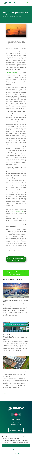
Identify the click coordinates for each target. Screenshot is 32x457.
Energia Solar (24, 303)
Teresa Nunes (8, 303)
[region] (16, 445)
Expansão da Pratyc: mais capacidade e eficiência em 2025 (14, 335)
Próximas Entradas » (24, 394)
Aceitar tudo (16, 445)
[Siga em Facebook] (12, 414)
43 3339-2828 (16, 419)
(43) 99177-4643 (16, 422)
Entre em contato (16, 430)
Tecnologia (6, 304)
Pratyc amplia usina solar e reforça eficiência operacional (15, 372)
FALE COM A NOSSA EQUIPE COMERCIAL (16, 259)
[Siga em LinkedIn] (19, 414)
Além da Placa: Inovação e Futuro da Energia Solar (15, 301)
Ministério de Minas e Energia (14, 72)
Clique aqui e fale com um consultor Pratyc (16, 273)
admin (6, 16)
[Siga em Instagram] (16, 414)
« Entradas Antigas (8, 394)
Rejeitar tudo (16, 453)
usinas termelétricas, (17, 211)
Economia (18, 16)
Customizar (16, 449)
